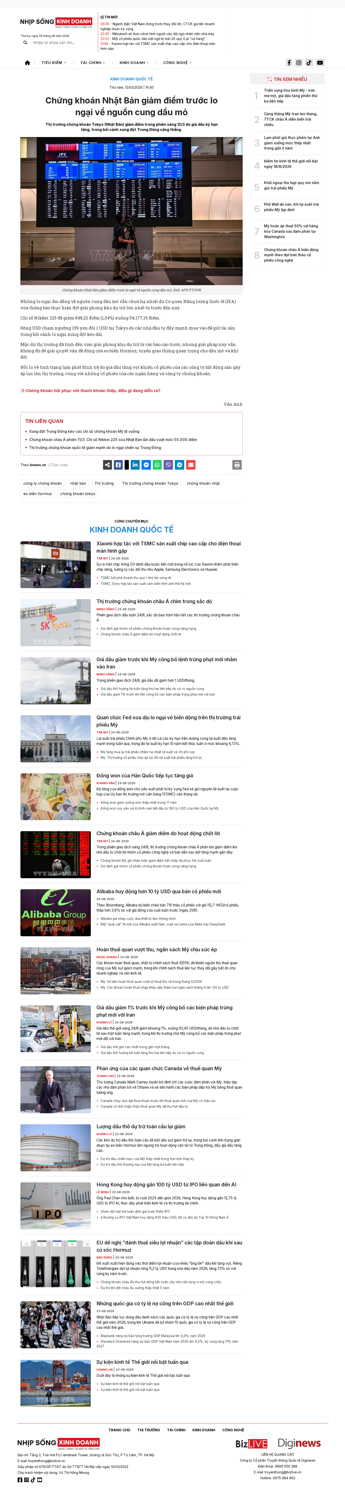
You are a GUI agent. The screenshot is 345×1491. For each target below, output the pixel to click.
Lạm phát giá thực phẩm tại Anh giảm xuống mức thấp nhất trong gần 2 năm (292, 143)
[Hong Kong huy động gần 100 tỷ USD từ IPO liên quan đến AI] (55, 1205)
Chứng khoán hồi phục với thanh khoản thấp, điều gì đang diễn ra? (92, 390)
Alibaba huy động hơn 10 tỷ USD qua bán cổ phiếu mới (158, 891)
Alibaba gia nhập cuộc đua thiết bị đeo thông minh (138, 919)
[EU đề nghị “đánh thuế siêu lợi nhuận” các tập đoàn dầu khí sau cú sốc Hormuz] (55, 1263)
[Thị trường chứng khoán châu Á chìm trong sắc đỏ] (55, 622)
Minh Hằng (105, 609)
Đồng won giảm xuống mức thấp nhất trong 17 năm (138, 802)
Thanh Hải (105, 1076)
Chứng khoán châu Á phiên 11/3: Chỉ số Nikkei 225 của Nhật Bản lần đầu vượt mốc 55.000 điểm (113, 439)
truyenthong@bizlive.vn (46, 1461)
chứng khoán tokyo (77, 493)
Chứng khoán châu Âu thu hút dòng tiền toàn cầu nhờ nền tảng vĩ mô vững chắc (161, 1282)
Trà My (102, 558)
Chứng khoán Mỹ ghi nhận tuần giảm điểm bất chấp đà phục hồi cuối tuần (155, 860)
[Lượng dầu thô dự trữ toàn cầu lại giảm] (55, 1147)
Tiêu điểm (53, 62)
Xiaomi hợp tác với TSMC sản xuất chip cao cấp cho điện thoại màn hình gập (168, 547)
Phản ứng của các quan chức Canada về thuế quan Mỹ (159, 1068)
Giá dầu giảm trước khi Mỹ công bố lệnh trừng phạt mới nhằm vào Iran (166, 663)
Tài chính (91, 62)
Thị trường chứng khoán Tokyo (150, 483)
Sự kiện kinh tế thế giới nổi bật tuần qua (129, 1384)
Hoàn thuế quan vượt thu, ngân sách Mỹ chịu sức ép (156, 949)
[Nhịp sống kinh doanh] (59, 1444)
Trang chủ (119, 1430)
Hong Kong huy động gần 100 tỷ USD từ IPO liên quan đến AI (166, 1185)
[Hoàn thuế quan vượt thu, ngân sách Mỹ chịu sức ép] (55, 970)
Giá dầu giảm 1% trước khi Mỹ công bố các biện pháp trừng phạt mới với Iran (157, 694)
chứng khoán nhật (203, 483)
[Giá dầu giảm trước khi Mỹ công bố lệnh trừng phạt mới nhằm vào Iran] (55, 680)
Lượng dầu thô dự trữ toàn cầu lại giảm (140, 1126)
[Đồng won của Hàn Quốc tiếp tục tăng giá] (55, 796)
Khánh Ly (104, 1022)
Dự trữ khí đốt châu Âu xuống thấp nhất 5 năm (134, 1288)
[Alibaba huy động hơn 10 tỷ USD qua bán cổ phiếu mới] (55, 912)
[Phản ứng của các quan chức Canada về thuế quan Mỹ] (55, 1089)
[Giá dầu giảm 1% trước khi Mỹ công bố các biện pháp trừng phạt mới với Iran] (55, 1028)
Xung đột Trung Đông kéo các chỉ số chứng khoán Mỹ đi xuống (84, 431)
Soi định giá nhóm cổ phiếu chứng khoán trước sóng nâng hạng (148, 628)
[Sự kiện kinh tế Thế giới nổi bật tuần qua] (55, 1383)
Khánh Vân (105, 783)
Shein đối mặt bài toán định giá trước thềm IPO (135, 1211)
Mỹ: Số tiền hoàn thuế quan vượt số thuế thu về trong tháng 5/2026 (151, 982)
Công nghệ (176, 62)
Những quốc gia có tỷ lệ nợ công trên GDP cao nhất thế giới (165, 1303)
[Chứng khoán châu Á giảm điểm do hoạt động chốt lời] (55, 854)
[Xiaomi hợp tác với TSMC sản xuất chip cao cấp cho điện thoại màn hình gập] (55, 564)
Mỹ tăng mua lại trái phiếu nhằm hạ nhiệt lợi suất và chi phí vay (147, 752)
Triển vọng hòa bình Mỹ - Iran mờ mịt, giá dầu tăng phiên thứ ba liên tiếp (291, 95)
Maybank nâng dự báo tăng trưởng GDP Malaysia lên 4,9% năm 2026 (152, 1336)
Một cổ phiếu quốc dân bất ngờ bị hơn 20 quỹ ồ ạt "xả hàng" (158, 39)
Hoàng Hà (105, 1369)
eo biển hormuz (37, 493)
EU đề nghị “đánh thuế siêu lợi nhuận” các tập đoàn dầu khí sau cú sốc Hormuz (169, 1246)
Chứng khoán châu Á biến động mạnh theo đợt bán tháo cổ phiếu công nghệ (291, 255)
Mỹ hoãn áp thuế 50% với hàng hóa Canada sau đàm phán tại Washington (291, 231)
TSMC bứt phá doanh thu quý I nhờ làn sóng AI (135, 578)
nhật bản (78, 483)
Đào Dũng (104, 1257)
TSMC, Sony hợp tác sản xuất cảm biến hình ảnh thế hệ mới (145, 584)
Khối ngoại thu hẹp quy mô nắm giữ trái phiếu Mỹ (291, 185)
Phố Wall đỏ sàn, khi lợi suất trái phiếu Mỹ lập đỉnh (291, 207)
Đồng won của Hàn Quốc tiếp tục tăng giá (144, 776)
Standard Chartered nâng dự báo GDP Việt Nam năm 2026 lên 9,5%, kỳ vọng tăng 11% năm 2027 (167, 1344)
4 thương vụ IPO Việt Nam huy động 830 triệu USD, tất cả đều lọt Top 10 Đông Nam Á (164, 1217)
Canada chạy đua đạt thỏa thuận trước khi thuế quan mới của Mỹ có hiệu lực (158, 1101)
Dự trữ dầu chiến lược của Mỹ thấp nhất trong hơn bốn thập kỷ (147, 1159)
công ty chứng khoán (42, 483)
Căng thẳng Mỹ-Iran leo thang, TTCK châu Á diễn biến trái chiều (291, 119)
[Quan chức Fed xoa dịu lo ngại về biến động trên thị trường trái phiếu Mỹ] (55, 738)
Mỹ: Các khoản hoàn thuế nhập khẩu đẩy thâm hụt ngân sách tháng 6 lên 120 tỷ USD (164, 987)
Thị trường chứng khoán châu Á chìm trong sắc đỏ (154, 601)
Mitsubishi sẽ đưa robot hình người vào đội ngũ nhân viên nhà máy (163, 34)
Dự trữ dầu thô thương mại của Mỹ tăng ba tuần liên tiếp (142, 1164)
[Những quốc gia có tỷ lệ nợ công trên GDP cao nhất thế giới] (55, 1324)
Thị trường (104, 483)
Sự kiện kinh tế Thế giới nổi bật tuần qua (142, 1362)
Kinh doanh (133, 62)
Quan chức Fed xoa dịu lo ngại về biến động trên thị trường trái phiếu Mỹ (168, 721)
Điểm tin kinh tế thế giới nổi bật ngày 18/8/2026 (291, 164)
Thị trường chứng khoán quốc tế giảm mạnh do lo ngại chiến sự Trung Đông (95, 447)
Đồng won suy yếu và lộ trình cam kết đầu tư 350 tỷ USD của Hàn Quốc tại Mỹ (159, 808)
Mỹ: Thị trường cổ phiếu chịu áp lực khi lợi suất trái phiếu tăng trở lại (151, 757)
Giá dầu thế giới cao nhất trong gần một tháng (134, 1047)
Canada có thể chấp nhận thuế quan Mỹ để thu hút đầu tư (144, 1106)
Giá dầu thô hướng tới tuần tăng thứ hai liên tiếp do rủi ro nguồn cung (152, 689)
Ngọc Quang (107, 957)
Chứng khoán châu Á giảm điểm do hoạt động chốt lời (140, 634)
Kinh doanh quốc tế (131, 79)
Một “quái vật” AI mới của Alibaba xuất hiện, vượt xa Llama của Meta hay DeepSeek (162, 924)
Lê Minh (103, 1192)
